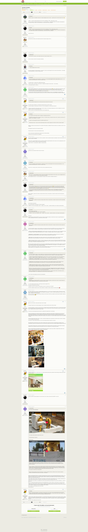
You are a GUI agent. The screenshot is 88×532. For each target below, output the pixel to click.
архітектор (25, 112)
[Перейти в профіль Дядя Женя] (25, 39)
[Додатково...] (65, 14)
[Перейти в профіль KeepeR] (25, 151)
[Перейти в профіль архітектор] (22, 8)
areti (24, 406)
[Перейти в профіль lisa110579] (25, 89)
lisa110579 (25, 87)
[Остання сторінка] (41, 12)
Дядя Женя (25, 37)
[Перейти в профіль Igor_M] (25, 78)
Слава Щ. (25, 221)
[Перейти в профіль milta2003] (25, 292)
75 (25, 154)
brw (24, 14)
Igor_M (25, 196)
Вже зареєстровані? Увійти (59, 1)
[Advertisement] (40, 50)
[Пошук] (45, 1)
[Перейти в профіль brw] (25, 17)
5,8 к (25, 104)
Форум (22, 3)
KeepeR (25, 149)
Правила (25, 3)
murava (25, 64)
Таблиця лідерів (35, 3)
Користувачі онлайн (40, 3)
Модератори (45, 3)
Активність (31, 3)
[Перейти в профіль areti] (25, 409)
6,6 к (25, 81)
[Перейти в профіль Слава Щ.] (25, 224)
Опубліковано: (31, 14)
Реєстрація (65, 1)
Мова (41, 529)
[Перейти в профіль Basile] (25, 163)
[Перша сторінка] (22, 12)
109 (25, 295)
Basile (25, 160)
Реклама (28, 3)
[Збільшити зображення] (64, 17)
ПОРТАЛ (49, 3)
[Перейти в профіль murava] (25, 66)
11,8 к (25, 31)
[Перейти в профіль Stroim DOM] (25, 28)
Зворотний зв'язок (45, 529)
